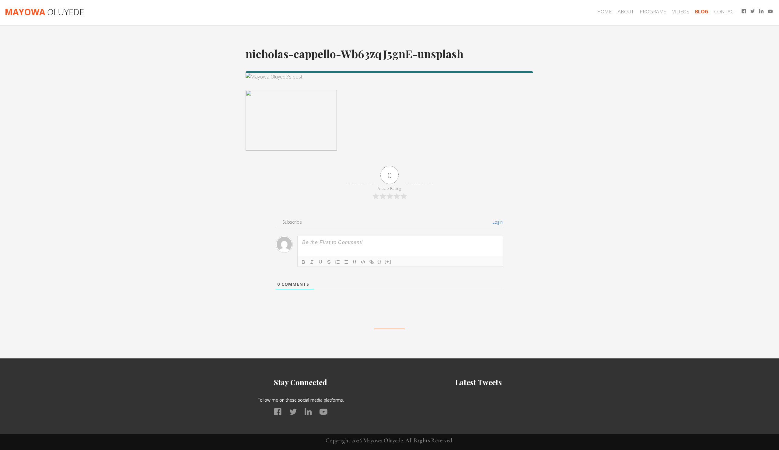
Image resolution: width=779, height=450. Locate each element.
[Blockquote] (354, 262)
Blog (701, 11)
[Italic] (312, 262)
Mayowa (44, 12)
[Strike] (329, 262)
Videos (680, 11)
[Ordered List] (337, 262)
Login (497, 222)
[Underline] (320, 262)
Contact (725, 11)
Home (604, 11)
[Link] (371, 262)
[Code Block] (363, 262)
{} (379, 261)
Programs (653, 11)
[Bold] (303, 262)
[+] (388, 261)
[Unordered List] (346, 262)
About (626, 11)
